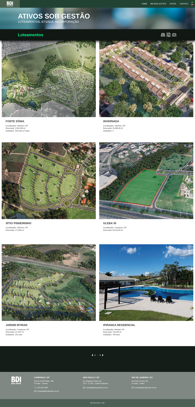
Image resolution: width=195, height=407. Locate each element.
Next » (102, 355)
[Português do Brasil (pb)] (192, 2)
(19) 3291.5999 (42, 388)
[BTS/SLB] (168, 35)
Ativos (173, 4)
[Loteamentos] (163, 35)
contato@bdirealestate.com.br (48, 391)
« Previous (92, 355)
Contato (184, 4)
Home (144, 4)
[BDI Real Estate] (10, 4)
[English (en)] (192, 4)
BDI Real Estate (158, 4)
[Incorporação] (174, 35)
